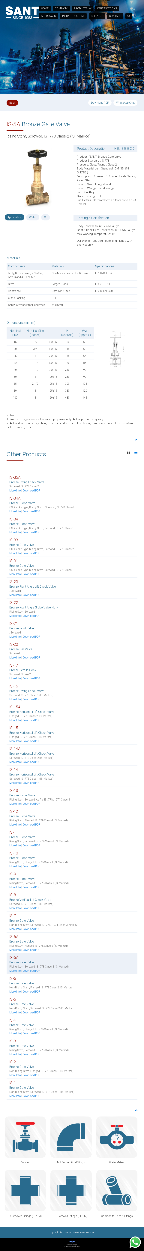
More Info (15, 490)
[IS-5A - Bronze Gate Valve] (37, 176)
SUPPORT (97, 15)
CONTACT (115, 15)
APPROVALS (48, 15)
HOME (45, 8)
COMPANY (61, 8)
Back (12, 102)
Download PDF (100, 102)
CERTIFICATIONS (107, 8)
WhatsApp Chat (125, 102)
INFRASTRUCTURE (73, 15)
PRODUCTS (81, 8)
